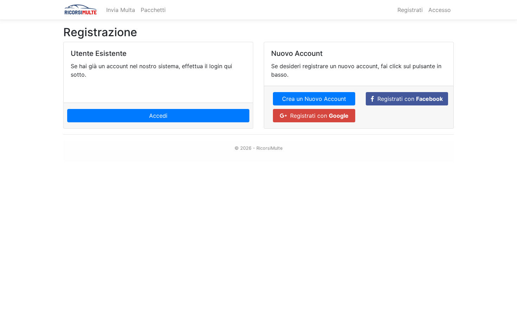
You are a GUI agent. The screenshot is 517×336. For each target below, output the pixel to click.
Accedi (158, 115)
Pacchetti (153, 9)
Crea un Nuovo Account (314, 98)
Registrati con (408, 98)
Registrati (410, 9)
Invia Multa (120, 9)
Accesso (439, 9)
